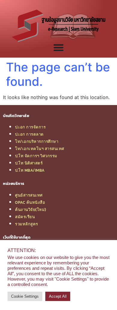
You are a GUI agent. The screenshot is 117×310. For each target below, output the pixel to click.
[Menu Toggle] (58, 47)
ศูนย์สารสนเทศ (29, 195)
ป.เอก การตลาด (29, 134)
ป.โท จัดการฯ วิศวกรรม (36, 156)
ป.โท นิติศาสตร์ (29, 163)
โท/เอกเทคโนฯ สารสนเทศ (39, 149)
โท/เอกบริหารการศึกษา (36, 141)
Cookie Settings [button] (25, 296)
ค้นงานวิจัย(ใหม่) (30, 209)
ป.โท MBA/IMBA (30, 170)
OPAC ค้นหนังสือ (30, 202)
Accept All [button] (58, 296)
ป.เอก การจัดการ (30, 127)
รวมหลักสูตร (26, 224)
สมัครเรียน (25, 217)
